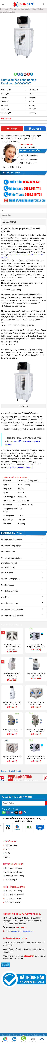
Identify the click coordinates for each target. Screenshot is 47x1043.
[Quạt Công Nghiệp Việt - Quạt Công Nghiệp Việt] (23, 4)
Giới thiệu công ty (11, 845)
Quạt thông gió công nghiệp (12, 609)
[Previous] (2, 63)
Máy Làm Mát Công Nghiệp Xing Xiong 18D (36, 674)
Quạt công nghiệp (8, 567)
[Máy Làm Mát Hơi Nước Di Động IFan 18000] (12, 719)
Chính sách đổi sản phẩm (14, 895)
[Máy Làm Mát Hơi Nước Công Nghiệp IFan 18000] (36, 746)
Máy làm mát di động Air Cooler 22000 (12, 674)
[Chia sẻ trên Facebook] (18, 74)
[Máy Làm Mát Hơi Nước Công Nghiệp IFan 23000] (36, 635)
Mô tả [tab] (4, 210)
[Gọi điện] (23, 1038)
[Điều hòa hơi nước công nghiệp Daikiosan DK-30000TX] (12, 635)
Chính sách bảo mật (12, 902)
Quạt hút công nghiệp (9, 591)
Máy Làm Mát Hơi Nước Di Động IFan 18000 (12, 730)
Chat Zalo (14, 1041)
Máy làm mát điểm (8, 552)
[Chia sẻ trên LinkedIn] (31, 74)
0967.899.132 (26, 144)
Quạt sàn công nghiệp (9, 603)
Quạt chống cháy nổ (9, 563)
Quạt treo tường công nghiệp (12, 615)
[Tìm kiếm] (43, 3)
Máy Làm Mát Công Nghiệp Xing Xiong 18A (12, 757)
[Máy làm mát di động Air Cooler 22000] (12, 664)
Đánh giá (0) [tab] (6, 215)
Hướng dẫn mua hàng (28, 155)
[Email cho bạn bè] (25, 74)
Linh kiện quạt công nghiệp (11, 539)
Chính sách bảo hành (28, 163)
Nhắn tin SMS (32, 1041)
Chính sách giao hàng (13, 891)
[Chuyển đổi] (42, 539)
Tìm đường (5, 1041)
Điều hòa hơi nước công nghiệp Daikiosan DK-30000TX (12, 646)
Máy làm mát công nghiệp (20, 9)
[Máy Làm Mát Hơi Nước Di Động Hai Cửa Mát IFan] (36, 719)
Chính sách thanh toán (13, 872)
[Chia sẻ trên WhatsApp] (15, 74)
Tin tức (7, 853)
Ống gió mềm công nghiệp (11, 558)
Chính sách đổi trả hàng (11, 167)
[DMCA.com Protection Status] (5, 965)
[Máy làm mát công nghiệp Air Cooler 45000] (36, 692)
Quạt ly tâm (5, 597)
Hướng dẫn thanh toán (29, 159)
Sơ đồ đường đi (11, 880)
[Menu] (3, 4)
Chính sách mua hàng (13, 868)
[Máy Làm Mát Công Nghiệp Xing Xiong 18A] (12, 746)
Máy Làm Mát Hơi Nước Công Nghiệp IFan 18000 (36, 757)
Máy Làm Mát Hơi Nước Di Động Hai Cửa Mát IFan (36, 730)
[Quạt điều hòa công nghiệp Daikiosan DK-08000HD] (12, 692)
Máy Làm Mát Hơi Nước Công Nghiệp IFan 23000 (36, 646)
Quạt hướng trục (7, 585)
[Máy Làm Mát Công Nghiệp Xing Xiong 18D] (36, 664)
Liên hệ (7, 857)
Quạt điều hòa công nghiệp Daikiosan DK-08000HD (12, 703)
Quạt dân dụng (7, 573)
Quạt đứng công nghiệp (10, 579)
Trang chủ (4, 9)
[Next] (8, 63)
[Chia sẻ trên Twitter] (21, 74)
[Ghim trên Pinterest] (28, 74)
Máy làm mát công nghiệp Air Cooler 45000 (36, 703)
